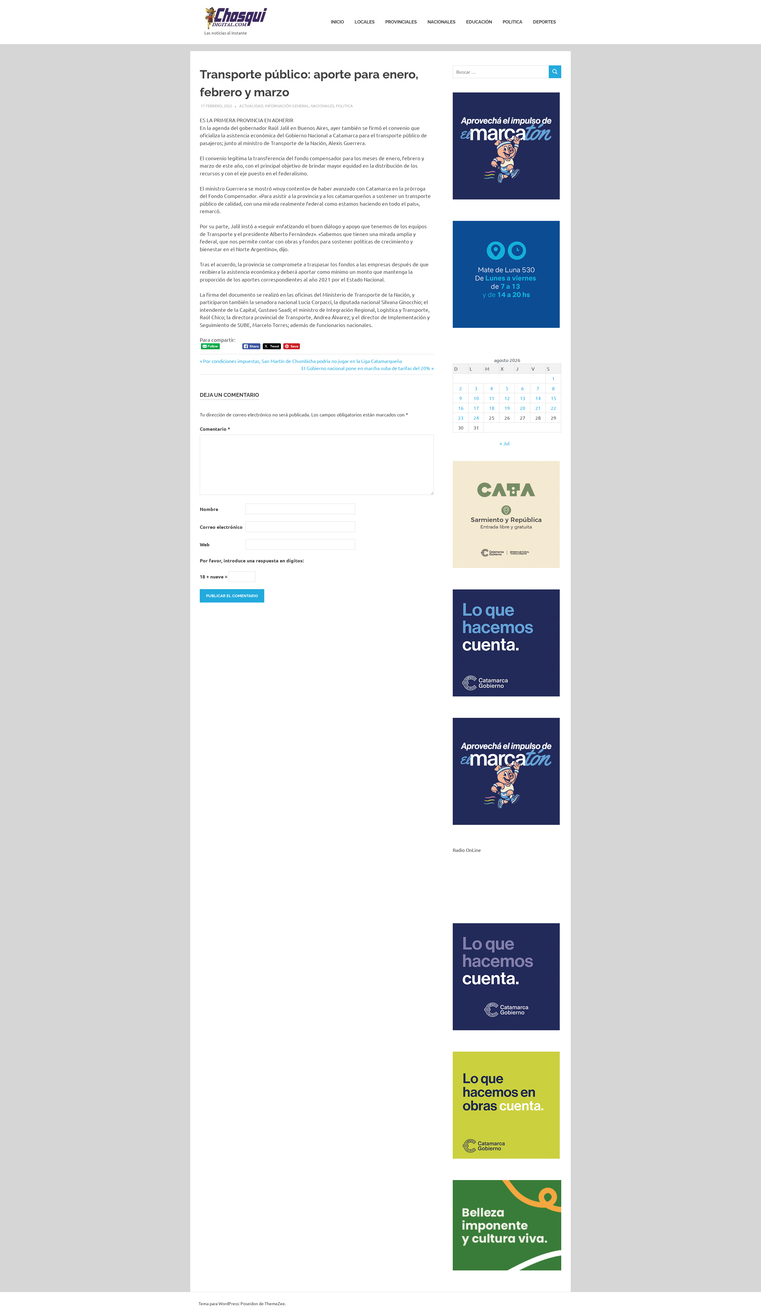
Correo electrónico (221, 527)
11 (491, 398)
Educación (479, 22)
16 (460, 408)
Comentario (215, 429)
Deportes (544, 22)
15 (553, 398)
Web (205, 544)
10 (476, 398)
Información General (287, 105)
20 (522, 408)
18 (491, 408)
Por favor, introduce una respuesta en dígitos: (252, 560)
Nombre (209, 509)
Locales (365, 22)
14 (538, 398)
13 (522, 398)
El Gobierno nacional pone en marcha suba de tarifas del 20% (365, 368)
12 (507, 398)
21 (538, 408)
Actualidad (251, 105)
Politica (512, 22)
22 (553, 408)
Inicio (337, 22)
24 (476, 418)
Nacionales (441, 22)
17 (476, 408)
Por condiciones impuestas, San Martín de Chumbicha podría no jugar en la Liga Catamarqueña (302, 361)
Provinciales (401, 22)
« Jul (505, 443)
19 (507, 408)
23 (460, 418)
